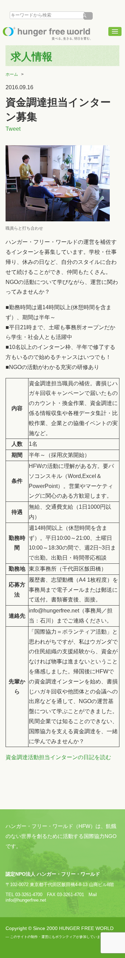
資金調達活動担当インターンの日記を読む (58, 757)
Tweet (13, 129)
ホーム (12, 74)
